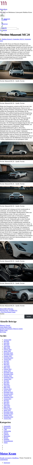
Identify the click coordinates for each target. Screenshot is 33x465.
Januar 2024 (7, 390)
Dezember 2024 (8, 372)
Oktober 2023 (8, 395)
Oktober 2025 (8, 356)
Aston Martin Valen (5, 327)
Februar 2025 (7, 369)
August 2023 (7, 399)
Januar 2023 (7, 410)
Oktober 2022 (8, 415)
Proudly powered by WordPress (9, 458)
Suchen (2, 313)
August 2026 (7, 339)
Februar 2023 (7, 408)
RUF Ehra (3, 332)
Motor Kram (8, 453)
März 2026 (7, 348)
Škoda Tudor (4, 330)
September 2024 (8, 377)
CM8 (5, 429)
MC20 (7, 309)
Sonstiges (6, 439)
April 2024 (7, 385)
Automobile (7, 426)
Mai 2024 (6, 384)
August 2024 (7, 379)
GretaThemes (4, 459)
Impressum (7, 462)
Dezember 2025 (8, 353)
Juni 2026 (6, 343)
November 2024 (8, 374)
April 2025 (7, 366)
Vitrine (6, 442)
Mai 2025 (6, 364)
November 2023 (8, 394)
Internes (6, 433)
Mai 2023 (6, 404)
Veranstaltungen (8, 441)
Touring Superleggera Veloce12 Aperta (11, 328)
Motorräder (7, 436)
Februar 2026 (7, 349)
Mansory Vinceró (5, 325)
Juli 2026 (6, 341)
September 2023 (8, 397)
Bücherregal (7, 428)
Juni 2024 (6, 382)
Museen (6, 437)
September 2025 (8, 358)
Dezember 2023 (8, 392)
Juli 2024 (6, 381)
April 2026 (7, 346)
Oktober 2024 (8, 376)
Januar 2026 (7, 351)
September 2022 (8, 417)
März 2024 (7, 387)
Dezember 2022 (8, 412)
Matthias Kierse (6, 39)
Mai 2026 (6, 344)
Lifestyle (6, 434)
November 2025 (8, 354)
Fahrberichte (7, 431)
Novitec (11, 309)
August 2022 (7, 418)
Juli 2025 (6, 361)
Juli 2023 (6, 400)
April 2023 (7, 405)
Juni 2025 (6, 362)
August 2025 (7, 359)
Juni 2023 (6, 402)
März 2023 (7, 407)
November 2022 (8, 413)
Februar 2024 (7, 389)
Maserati (2, 309)
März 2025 (7, 367)
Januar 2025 (7, 371)
